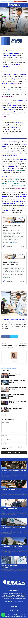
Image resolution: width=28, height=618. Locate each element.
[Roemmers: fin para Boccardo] (14, 503)
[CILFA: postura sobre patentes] (14, 560)
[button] (2, 5)
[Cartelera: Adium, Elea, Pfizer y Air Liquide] (5, 389)
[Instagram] (10, 610)
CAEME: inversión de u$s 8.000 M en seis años (13, 470)
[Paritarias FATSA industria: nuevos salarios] (5, 409)
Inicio (2, 8)
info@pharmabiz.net (17, 601)
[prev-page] (2, 415)
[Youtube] (17, 610)
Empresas (6, 8)
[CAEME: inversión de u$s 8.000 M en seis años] (14, 465)
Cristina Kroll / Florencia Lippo (7, 548)
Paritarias (3, 397)
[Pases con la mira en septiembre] (5, 375)
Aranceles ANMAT (3, 384)
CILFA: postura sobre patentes (9, 565)
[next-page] (5, 415)
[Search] (25, 5)
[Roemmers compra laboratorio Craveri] (14, 541)
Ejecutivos (4, 377)
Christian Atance (4, 471)
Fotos (3, 404)
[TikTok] (15, 610)
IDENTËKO (24, 616)
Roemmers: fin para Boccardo (9, 508)
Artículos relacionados (8, 368)
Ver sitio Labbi (18, 83)
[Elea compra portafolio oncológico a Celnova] (14, 522)
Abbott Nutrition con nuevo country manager (7, 346)
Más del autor (5, 370)
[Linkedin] (12, 610)
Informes (3, 544)
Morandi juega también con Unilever (20, 346)
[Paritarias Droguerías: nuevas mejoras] (5, 396)
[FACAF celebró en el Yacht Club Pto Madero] (5, 403)
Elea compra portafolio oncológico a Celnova (13, 527)
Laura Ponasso (14, 361)
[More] (20, 336)
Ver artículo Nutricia (7, 96)
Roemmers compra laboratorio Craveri (11, 546)
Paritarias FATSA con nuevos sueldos (11, 489)
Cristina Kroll (3, 510)
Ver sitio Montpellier (20, 188)
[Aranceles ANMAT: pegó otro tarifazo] (5, 382)
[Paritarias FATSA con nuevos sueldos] (14, 484)
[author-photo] (14, 359)
